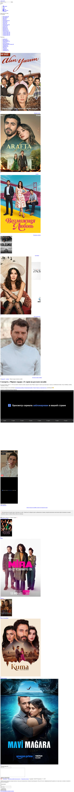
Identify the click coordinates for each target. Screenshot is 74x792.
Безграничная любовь (19, 387)
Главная (5, 6)
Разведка (38, 387)
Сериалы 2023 (6, 31)
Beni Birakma (6, 40)
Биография (5, 17)
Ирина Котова (6, 41)
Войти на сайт (3, 789)
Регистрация (2, 790)
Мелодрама (6, 16)
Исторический (6, 24)
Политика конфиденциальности (14, 778)
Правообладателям (25, 778)
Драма (5, 23)
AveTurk (5, 42)
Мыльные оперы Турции (8, 44)
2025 (4, 7)
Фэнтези (5, 22)
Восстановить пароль (9, 790)
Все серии (37, 507)
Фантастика (6, 30)
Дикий (34, 387)
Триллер (5, 21)
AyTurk (5, 48)
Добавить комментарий (5, 777)
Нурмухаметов (6, 43)
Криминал (5, 29)
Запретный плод (43, 387)
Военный (5, 27)
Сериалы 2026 (6, 35)
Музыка (5, 19)
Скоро (5, 9)
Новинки (4, 11)
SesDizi (5, 39)
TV (2, 0)
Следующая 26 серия (43, 507)
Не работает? (3, 505)
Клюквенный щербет (28, 387)
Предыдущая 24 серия (31, 507)
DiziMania (5, 46)
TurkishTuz (5, 49)
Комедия (5, 28)
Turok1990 (5, 45)
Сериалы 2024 (6, 33)
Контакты (5, 778)
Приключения (6, 20)
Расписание (6, 10)
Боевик (5, 26)
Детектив (5, 25)
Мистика (5, 18)
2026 (4, 8)
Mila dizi (5, 47)
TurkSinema (6, 50)
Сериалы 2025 (6, 34)
